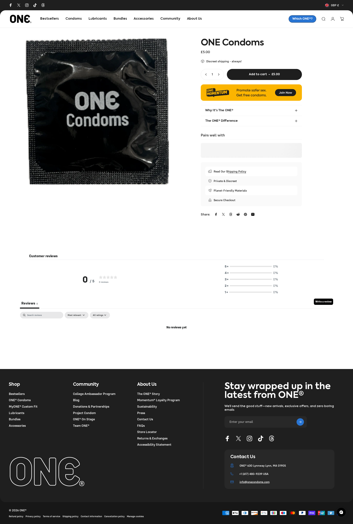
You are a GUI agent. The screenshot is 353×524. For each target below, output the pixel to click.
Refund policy (16, 516)
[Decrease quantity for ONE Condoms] (205, 74)
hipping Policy (237, 171)
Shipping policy (71, 516)
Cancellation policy (114, 516)
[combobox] (334, 5)
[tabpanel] (176, 339)
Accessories (17, 426)
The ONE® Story (148, 394)
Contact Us (145, 419)
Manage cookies (135, 516)
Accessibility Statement (154, 445)
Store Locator (147, 432)
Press (141, 413)
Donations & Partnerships (91, 406)
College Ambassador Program (94, 394)
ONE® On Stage (84, 419)
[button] (251, 266)
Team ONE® (81, 426)
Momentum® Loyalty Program (158, 400)
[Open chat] (341, 512)
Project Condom (84, 413)
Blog (76, 400)
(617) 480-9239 (252, 474)
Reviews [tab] (29, 303)
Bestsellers (17, 394)
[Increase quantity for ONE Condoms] (219, 74)
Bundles (14, 419)
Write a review (323, 301)
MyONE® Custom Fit (23, 406)
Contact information (91, 516)
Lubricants (16, 413)
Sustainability (147, 406)
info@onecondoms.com (255, 482)
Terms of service (51, 516)
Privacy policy (33, 516)
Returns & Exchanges (152, 438)
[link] (302, 19)
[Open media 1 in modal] (97, 112)
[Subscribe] (300, 422)
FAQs (141, 426)
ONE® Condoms (20, 400)
